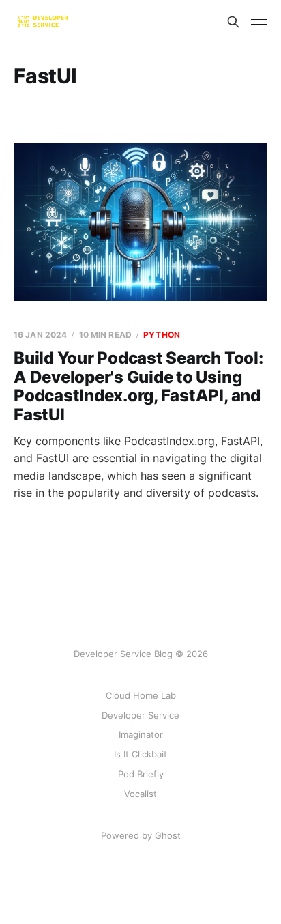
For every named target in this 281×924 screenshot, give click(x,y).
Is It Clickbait (140, 754)
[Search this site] (233, 22)
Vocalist (140, 793)
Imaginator (141, 734)
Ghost (168, 835)
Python (161, 335)
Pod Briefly (141, 773)
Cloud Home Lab (141, 695)
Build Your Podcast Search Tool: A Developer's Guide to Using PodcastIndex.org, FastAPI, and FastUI (138, 386)
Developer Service (140, 715)
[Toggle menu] (259, 22)
